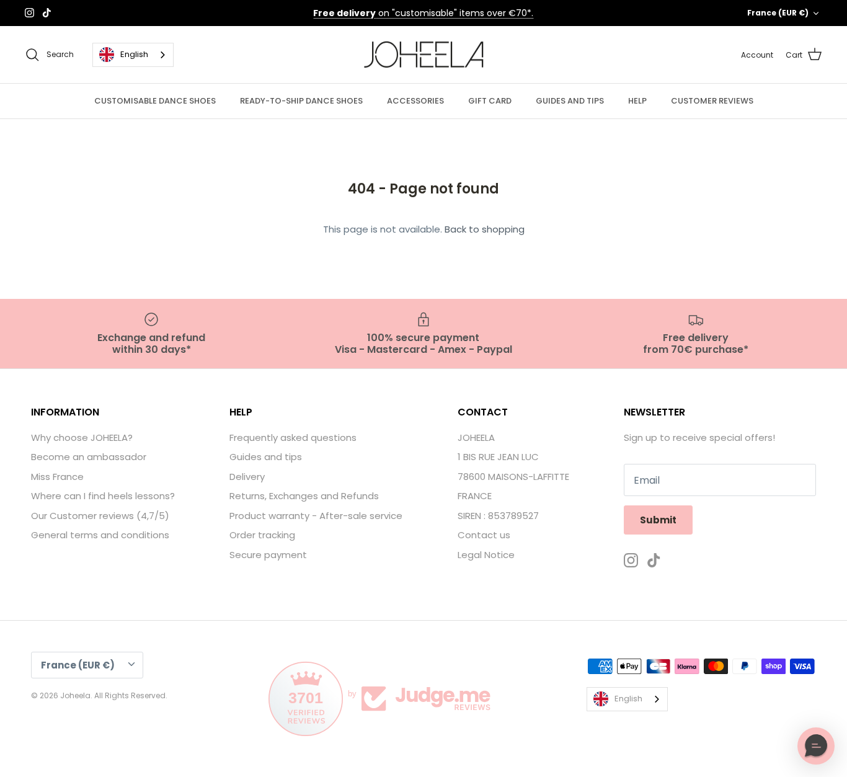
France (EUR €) (778, 12)
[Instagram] (29, 12)
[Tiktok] (46, 12)
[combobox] (133, 55)
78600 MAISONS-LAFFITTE (513, 476)
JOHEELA (476, 437)
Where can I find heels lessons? (103, 495)
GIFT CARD (490, 101)
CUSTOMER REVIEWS (712, 101)
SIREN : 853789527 (498, 515)
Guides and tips (265, 456)
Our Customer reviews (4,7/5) (100, 515)
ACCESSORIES (415, 101)
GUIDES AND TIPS (570, 101)
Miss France (57, 476)
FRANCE (475, 495)
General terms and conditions (100, 534)
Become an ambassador (88, 456)
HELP (637, 101)
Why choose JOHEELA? (82, 437)
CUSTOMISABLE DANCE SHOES (155, 101)
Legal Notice (486, 554)
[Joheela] (424, 54)
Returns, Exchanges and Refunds (304, 495)
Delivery (247, 476)
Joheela (75, 695)
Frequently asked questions (293, 437)
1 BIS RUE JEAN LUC (498, 456)
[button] (816, 746)
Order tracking (262, 534)
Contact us (484, 534)
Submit (658, 519)
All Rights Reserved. (130, 695)
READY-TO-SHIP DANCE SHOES (301, 101)
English (134, 54)
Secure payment (268, 554)
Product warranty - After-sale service (315, 515)
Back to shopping (485, 229)
